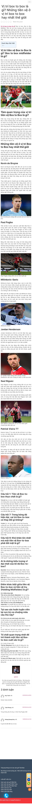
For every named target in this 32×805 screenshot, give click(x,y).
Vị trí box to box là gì (8, 26)
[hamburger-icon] (29, 2)
